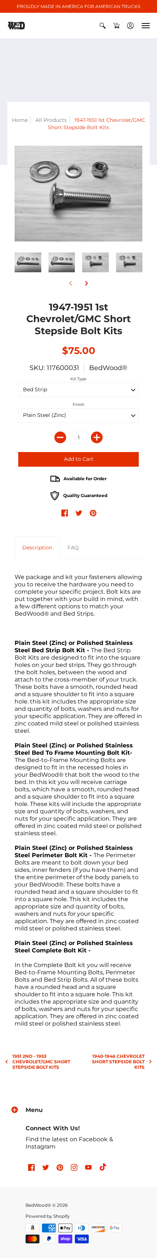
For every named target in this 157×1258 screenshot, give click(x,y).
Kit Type (78, 378)
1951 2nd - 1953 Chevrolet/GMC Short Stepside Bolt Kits (41, 1061)
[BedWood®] (16, 25)
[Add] (97, 437)
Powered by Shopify (48, 1216)
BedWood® (108, 368)
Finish (78, 404)
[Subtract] (60, 437)
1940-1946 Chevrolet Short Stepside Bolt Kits (118, 1061)
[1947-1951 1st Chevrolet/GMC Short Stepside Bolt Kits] (78, 194)
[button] (103, 25)
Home (20, 120)
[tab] (37, 547)
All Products (51, 120)
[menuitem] (103, 25)
